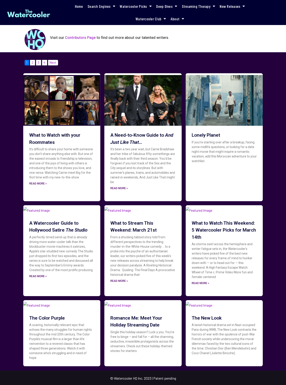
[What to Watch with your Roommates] (61, 99)
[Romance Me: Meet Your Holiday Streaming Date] (117, 304)
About (175, 18)
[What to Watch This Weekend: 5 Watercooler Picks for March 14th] (199, 209)
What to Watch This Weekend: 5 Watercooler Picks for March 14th (224, 230)
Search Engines (99, 6)
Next (53, 62)
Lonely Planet (206, 135)
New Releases (230, 6)
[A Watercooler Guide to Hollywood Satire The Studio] (36, 209)
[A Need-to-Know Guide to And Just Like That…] (142, 99)
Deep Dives (164, 6)
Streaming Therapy (196, 6)
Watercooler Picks (133, 6)
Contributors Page (80, 37)
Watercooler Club (148, 18)
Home (79, 6)
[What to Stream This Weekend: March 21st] (117, 209)
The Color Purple (47, 318)
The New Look (207, 318)
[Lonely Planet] (224, 99)
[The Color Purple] (36, 304)
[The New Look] (199, 304)
